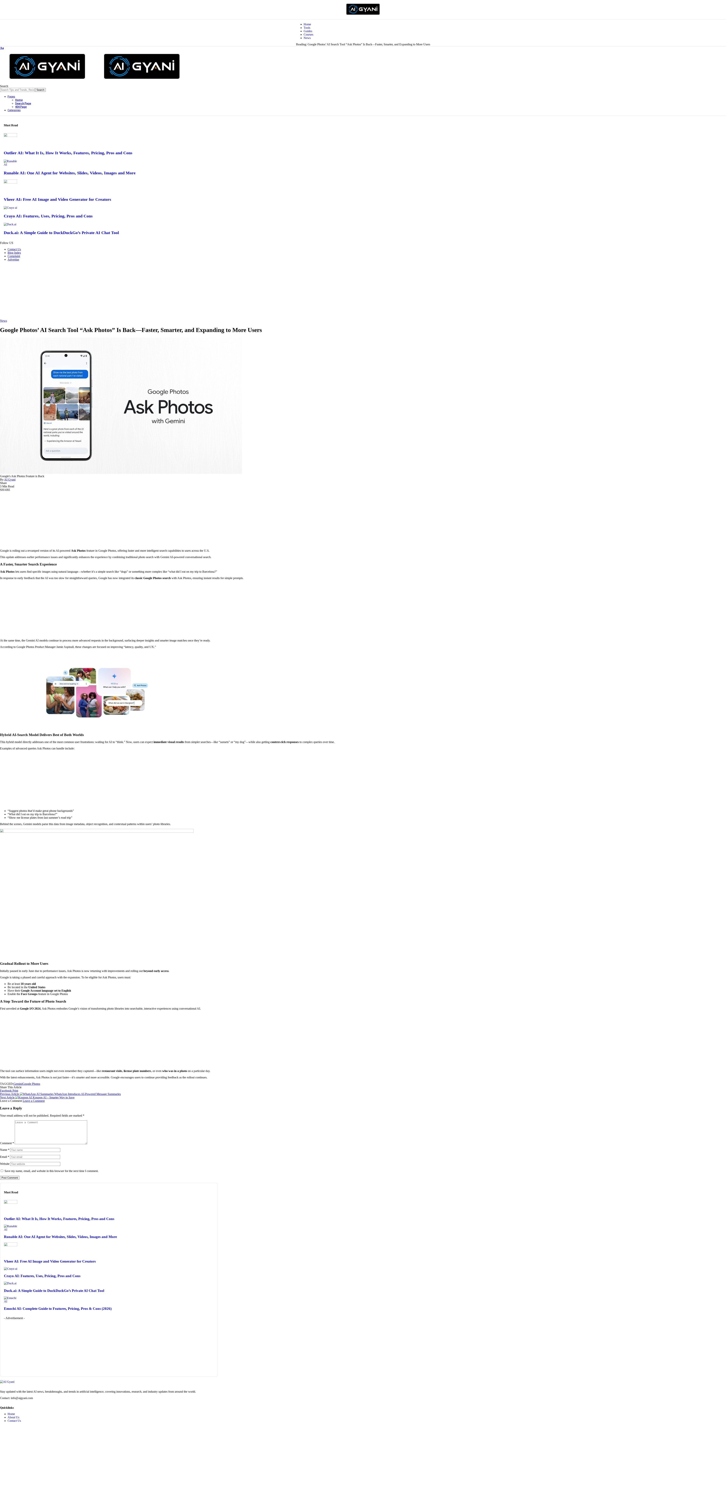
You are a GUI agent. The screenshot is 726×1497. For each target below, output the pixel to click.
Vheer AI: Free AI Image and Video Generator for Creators (57, 199)
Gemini (17, 1083)
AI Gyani (10, 479)
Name (4, 1149)
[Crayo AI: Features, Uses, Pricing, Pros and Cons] (10, 207)
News (3, 320)
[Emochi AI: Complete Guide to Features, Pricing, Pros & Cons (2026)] (10, 1301)
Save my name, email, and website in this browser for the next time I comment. (52, 1171)
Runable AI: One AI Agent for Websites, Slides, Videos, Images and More (70, 173)
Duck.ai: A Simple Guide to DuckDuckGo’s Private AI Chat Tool (61, 232)
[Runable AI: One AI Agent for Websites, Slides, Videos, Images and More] (10, 164)
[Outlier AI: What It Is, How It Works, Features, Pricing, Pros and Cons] (10, 135)
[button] (2, 48)
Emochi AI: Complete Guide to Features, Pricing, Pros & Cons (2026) (58, 1309)
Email (4, 1156)
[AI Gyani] (94, 82)
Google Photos (31, 1083)
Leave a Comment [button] (34, 1100)
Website (4, 1163)
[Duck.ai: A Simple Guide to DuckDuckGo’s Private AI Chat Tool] (10, 224)
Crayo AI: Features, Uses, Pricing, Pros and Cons (48, 216)
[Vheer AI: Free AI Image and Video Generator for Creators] (10, 182)
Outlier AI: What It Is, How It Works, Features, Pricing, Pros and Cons (68, 152)
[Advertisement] (363, 290)
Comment (7, 1143)
